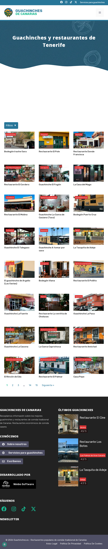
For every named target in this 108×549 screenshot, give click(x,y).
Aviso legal (51, 543)
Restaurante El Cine (92, 417)
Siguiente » (48, 385)
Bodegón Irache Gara (15, 151)
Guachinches (28, 12)
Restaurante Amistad (85, 346)
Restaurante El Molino (16, 214)
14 (30, 385)
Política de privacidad (70, 543)
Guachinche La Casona (16, 346)
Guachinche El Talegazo (16, 247)
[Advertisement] (54, 92)
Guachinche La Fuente (16, 313)
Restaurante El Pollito (85, 280)
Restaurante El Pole (49, 151)
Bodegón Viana (47, 280)
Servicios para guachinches (92, 2)
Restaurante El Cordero (16, 184)
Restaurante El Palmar (51, 376)
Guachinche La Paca (84, 313)
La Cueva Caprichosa (50, 346)
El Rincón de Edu (12, 376)
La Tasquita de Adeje (84, 247)
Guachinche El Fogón (50, 184)
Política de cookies (93, 543)
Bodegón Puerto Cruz (84, 214)
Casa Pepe (78, 376)
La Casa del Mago (82, 184)
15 (36, 385)
